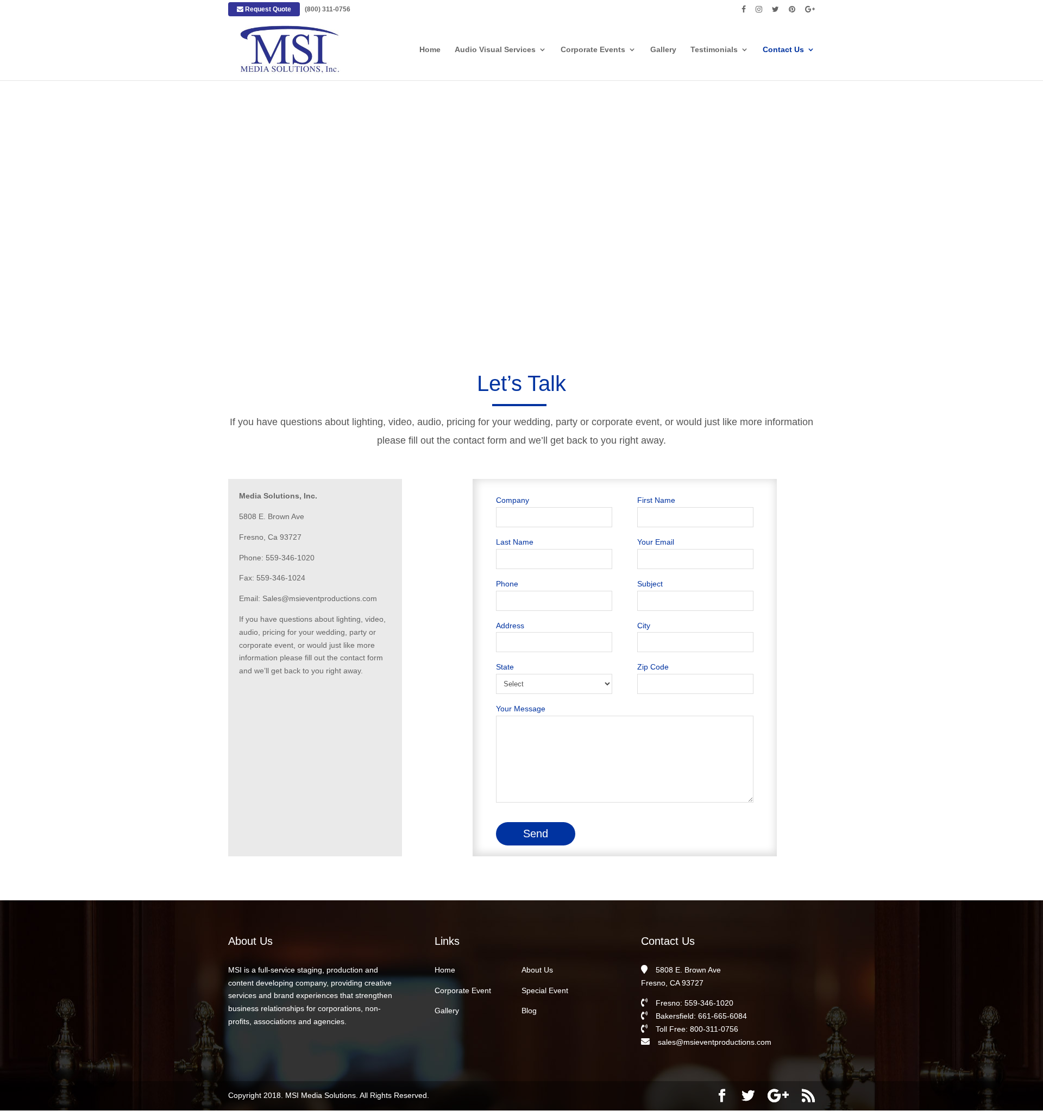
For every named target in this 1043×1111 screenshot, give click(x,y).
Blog (529, 1010)
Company (512, 500)
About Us (537, 969)
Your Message (520, 708)
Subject (650, 583)
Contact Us (783, 50)
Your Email (655, 542)
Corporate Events (593, 50)
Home (430, 50)
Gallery (663, 50)
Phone (507, 583)
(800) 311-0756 (327, 9)
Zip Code (653, 666)
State (505, 666)
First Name (656, 500)
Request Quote (267, 9)
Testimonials (714, 50)
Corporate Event (463, 990)
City (643, 625)
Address (510, 625)
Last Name (514, 542)
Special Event (545, 990)
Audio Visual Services (495, 50)
